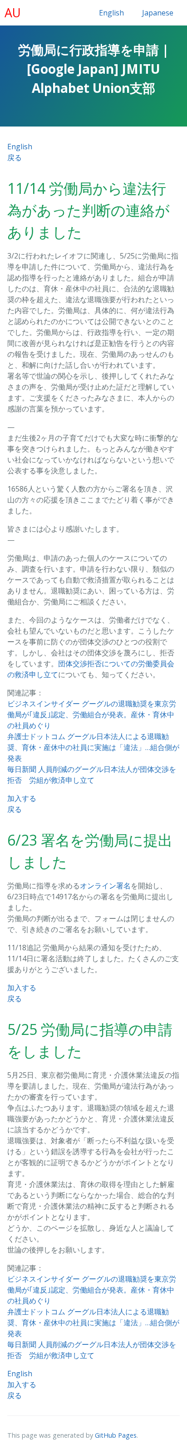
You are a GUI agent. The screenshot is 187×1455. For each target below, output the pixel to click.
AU (13, 13)
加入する (21, 798)
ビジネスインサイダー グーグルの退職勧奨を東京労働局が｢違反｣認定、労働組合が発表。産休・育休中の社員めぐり (91, 714)
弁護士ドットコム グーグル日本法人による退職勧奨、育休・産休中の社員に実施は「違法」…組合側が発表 (93, 747)
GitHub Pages (116, 1435)
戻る (14, 157)
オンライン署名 (105, 886)
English (111, 13)
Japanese (157, 13)
